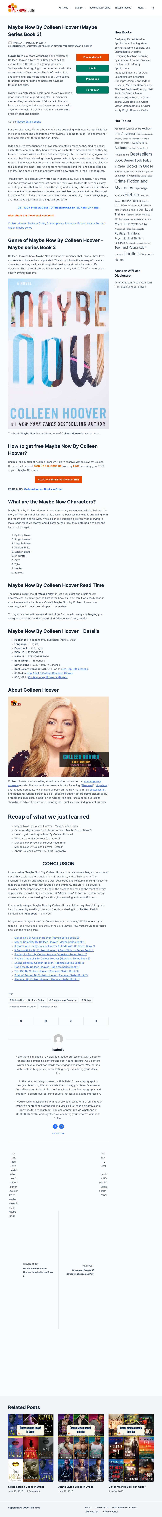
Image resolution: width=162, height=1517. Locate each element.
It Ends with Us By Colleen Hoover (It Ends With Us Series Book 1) (54, 950)
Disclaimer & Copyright (125, 1507)
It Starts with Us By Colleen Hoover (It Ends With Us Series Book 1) (54, 946)
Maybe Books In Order (23, 1006)
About (88, 1507)
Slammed (87, 785)
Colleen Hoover (16, 46)
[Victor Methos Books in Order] (131, 1448)
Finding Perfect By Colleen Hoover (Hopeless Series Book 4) (50, 954)
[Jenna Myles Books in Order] (81, 1448)
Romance (87, 46)
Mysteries (122, 224)
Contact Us (102, 1507)
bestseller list (97, 789)
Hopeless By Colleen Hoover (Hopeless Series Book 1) (46, 966)
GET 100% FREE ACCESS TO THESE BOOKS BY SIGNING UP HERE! (58, 207)
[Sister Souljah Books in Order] (30, 1448)
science (147, 243)
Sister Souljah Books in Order (132, 97)
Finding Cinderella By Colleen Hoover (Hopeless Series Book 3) (52, 958)
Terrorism (119, 254)
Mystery (136, 224)
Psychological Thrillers (129, 238)
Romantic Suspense (134, 243)
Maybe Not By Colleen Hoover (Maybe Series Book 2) (46, 937)
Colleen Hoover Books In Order (26, 223)
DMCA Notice (92, 1512)
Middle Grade (129, 219)
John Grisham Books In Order (129, 210)
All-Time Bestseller (145, 134)
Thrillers (132, 253)
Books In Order (140, 166)
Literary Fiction (133, 214)
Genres (79, 8)
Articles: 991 (58, 1133)
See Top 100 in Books (75, 668)
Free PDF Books (123, 8)
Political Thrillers (127, 233)
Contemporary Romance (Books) (48, 677)
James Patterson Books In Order (136, 205)
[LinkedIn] (96, 1021)
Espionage (141, 188)
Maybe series (24, 227)
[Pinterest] (71, 1021)
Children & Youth (132, 171)
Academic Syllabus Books (128, 128)
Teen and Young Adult (130, 247)
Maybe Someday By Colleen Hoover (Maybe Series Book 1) (49, 942)
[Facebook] (20, 1021)
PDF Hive (35, 1507)
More (140, 8)
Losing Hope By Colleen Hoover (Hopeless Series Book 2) (49, 962)
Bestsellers (141, 154)
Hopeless (101, 785)
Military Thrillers (143, 219)
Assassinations (138, 142)
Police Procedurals (135, 229)
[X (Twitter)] (46, 1021)
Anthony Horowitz (123, 139)
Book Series (124, 160)
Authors (63, 8)
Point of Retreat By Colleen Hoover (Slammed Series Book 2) (51, 975)
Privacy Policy (111, 1512)
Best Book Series (135, 148)
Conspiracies (147, 172)
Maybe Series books (29, 121)
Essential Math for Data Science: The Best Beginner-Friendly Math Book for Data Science (134, 89)
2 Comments (33, 1491)
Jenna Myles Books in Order (131, 101)
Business (119, 171)
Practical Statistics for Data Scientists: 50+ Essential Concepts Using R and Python (132, 76)
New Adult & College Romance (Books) (50, 673)
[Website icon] (61, 1126)
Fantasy (119, 195)
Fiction (58, 46)
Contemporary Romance (39, 46)
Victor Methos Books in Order (132, 105)
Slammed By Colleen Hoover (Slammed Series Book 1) (46, 979)
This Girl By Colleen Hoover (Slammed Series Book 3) (46, 971)
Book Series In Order (100, 8)
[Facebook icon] (55, 1126)
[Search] (153, 8)
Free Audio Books (72, 46)
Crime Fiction (146, 176)
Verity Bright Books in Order (131, 110)
